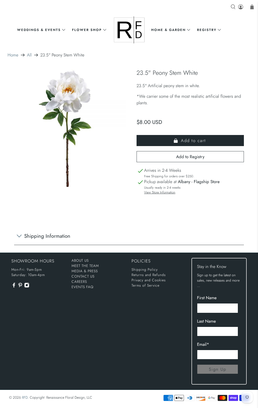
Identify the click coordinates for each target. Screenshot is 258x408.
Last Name (206, 321)
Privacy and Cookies (149, 280)
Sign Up (217, 369)
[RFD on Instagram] (26, 286)
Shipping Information (47, 236)
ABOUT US (80, 260)
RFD (25, 397)
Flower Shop (87, 29)
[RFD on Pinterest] (20, 286)
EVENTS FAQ (82, 286)
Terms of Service (145, 285)
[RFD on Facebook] (13, 286)
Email (203, 344)
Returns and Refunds (149, 274)
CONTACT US (83, 276)
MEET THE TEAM (85, 265)
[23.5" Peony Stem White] (67, 128)
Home (13, 55)
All (29, 55)
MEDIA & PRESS (85, 271)
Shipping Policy (145, 269)
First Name (207, 298)
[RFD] (129, 30)
